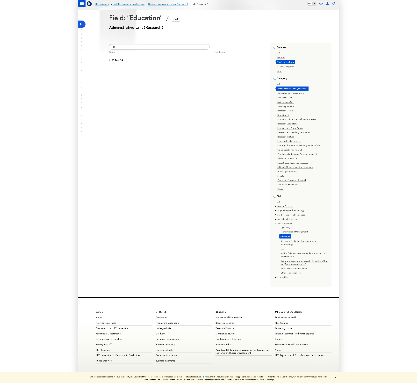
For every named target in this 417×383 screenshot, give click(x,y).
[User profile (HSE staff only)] (327, 3)
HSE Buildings (102, 349)
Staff (176, 18)
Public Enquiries (104, 360)
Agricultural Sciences (287, 219)
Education (285, 236)
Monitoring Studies (225, 333)
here (207, 377)
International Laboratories (229, 317)
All (81, 24)
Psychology (285, 227)
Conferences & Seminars (228, 338)
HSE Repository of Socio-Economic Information (299, 355)
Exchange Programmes (167, 338)
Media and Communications (293, 268)
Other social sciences (290, 272)
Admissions (161, 317)
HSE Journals (281, 322)
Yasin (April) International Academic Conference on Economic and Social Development (242, 351)
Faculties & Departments (108, 333)
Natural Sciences (285, 206)
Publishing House (284, 328)
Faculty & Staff (104, 344)
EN (314, 3)
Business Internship (165, 360)
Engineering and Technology (290, 210)
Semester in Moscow (166, 355)
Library (278, 338)
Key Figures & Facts (106, 322)
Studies (161, 311)
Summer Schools (164, 349)
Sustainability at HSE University (112, 328)
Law (282, 248)
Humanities (282, 277)
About (100, 311)
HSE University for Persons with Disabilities (118, 355)
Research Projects (225, 328)
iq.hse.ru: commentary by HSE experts (294, 333)
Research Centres (225, 322)
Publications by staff (285, 317)
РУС (309, 3)
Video (278, 349)
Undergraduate (163, 328)
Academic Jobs (223, 344)
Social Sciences (284, 223)
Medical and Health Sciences (291, 214)
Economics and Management (294, 231)
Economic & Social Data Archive (291, 344)
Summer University (165, 344)
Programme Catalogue (167, 322)
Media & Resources (288, 311)
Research (222, 311)
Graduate (160, 333)
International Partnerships (109, 338)
